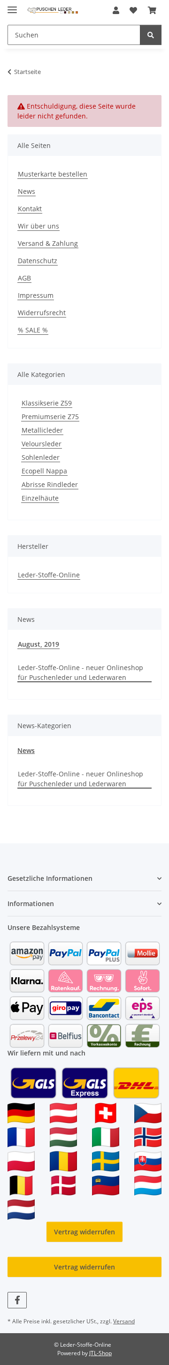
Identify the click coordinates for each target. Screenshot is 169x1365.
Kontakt (30, 208)
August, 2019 (38, 644)
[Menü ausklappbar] (12, 6)
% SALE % (33, 329)
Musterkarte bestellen (52, 174)
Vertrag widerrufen (84, 1231)
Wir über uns (38, 225)
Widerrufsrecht (42, 312)
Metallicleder (42, 430)
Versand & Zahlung (48, 243)
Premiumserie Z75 (50, 416)
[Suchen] (150, 35)
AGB (24, 277)
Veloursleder (41, 443)
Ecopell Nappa (44, 470)
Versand (124, 1321)
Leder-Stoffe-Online (49, 574)
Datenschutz (37, 260)
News (26, 191)
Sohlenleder (41, 457)
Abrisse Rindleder (50, 484)
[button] (116, 10)
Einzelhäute (40, 498)
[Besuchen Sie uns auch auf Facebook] (17, 1300)
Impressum (36, 295)
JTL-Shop (100, 1353)
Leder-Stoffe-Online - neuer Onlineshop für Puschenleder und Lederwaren (80, 672)
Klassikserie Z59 (47, 402)
